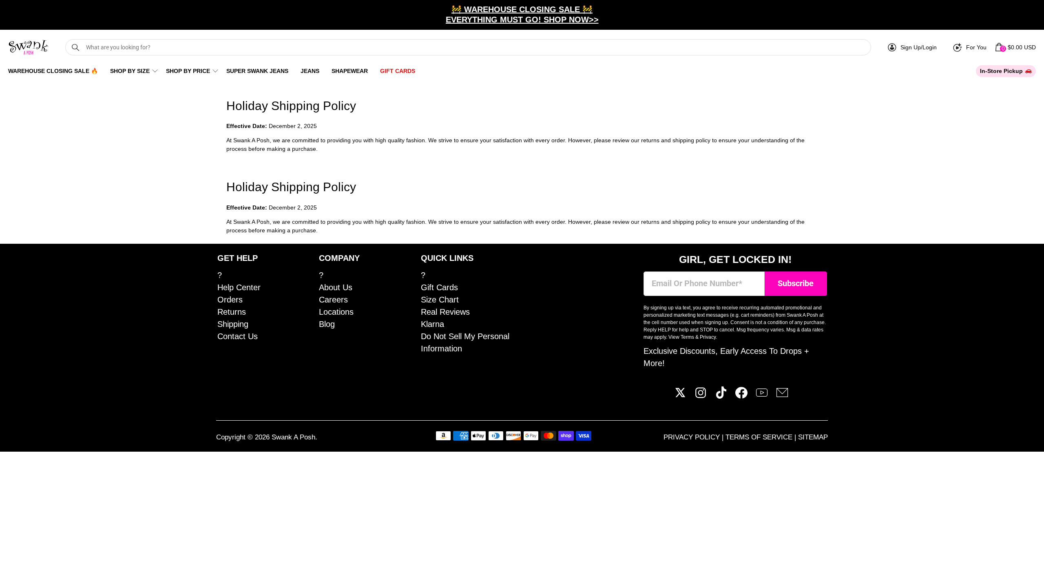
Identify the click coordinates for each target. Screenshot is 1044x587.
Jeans (310, 71)
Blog (327, 324)
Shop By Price (188, 71)
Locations (336, 311)
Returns (231, 311)
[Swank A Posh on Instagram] (701, 395)
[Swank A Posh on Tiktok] (721, 395)
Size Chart (440, 299)
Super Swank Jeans (257, 71)
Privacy (708, 337)
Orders (230, 299)
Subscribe (796, 283)
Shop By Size (130, 71)
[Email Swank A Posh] (782, 395)
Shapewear (350, 71)
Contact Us (237, 336)
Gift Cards (397, 71)
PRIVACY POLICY (693, 437)
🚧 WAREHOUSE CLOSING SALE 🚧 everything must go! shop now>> (522, 14)
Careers (333, 299)
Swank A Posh (293, 437)
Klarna (432, 324)
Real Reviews (445, 311)
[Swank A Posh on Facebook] (741, 395)
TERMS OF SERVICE (759, 437)
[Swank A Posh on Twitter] (680, 395)
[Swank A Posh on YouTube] (762, 395)
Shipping (232, 324)
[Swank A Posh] (28, 47)
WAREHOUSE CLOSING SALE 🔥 (53, 71)
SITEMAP (813, 437)
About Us (335, 287)
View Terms (681, 337)
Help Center (239, 287)
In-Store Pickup (1001, 71)
